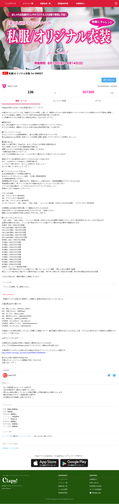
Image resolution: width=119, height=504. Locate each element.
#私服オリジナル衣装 (10, 448)
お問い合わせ (94, 483)
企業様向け (80, 3)
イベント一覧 (28, 3)
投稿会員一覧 (45, 3)
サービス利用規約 (95, 489)
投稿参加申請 (63, 3)
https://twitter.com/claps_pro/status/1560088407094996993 (23, 353)
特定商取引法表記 (95, 486)
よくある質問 (62, 489)
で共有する (110, 80)
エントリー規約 (7, 436)
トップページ (62, 479)
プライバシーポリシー (26, 436)
